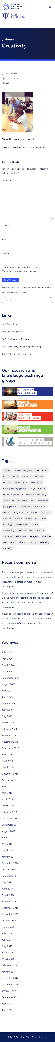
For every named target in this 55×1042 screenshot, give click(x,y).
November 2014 (10, 984)
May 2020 (7, 716)
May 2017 (7, 844)
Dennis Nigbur (20, 482)
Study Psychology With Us (13, 331)
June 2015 (7, 939)
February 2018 (9, 812)
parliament (25, 506)
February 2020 (9, 729)
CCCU (5, 476)
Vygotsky (32, 542)
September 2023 (10, 677)
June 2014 (7, 1010)
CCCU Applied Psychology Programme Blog (21, 346)
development (36, 482)
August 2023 (8, 684)
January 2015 (9, 971)
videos (22, 542)
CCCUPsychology (9, 324)
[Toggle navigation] (50, 6)
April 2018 (7, 799)
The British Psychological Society (16, 354)
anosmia (7, 470)
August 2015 (8, 927)
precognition (17, 512)
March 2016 (8, 895)
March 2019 (8, 767)
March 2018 (8, 805)
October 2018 (9, 780)
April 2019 (7, 760)
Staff (19, 530)
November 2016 (10, 863)
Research (7, 518)
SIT (36, 518)
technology (21, 536)
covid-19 (39, 476)
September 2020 (10, 703)
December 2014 (10, 978)
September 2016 (10, 875)
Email (5, 239)
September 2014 (10, 997)
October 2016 (9, 869)
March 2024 (8, 665)
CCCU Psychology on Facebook (16, 339)
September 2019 (10, 748)
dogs (33, 488)
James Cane (8, 500)
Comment (7, 180)
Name (5, 225)
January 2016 (9, 901)
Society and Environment (26, 524)
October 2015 (9, 920)
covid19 (7, 482)
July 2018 (7, 786)
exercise (41, 488)
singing (28, 518)
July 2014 (7, 1003)
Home (9, 39)
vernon (13, 542)
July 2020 (7, 709)
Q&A (42, 512)
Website (5, 253)
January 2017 (9, 856)
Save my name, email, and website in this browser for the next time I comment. (22, 269)
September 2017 (10, 824)
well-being (44, 542)
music (32, 500)
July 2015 (7, 933)
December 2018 (10, 773)
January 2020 (9, 735)
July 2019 (7, 754)
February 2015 (9, 965)
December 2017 (10, 818)
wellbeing (7, 548)
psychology (32, 512)
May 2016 (7, 882)
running (18, 518)
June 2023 (7, 697)
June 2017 (7, 837)
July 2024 (7, 652)
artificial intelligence (23, 470)
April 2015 (7, 952)
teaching (29, 530)
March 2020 (8, 722)
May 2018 (7, 792)
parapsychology (10, 506)
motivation (22, 500)
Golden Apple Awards (13, 494)
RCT (49, 512)
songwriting (8, 530)
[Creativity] (23, 138)
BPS (37, 470)
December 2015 (10, 907)
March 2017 (8, 850)
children (15, 476)
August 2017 (8, 831)
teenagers (33, 536)
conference (27, 476)
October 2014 (9, 990)
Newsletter (43, 500)
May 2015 (7, 946)
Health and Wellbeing (36, 494)
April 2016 (7, 888)
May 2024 (7, 658)
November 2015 (10, 914)
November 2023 (10, 671)
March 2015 (8, 958)
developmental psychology (15, 488)
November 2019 (10, 741)
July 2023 (7, 690)
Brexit (44, 470)
